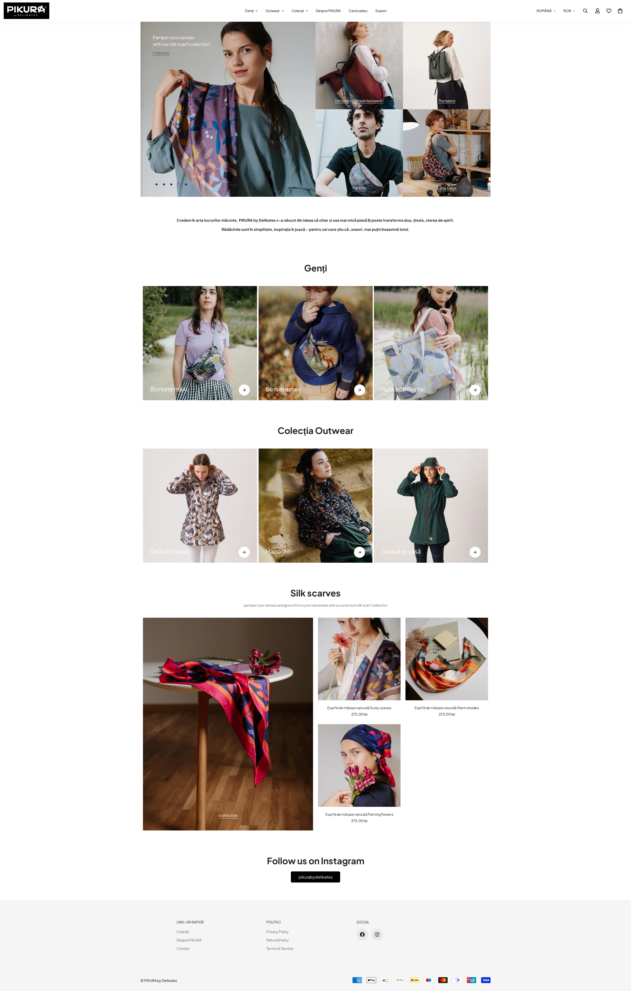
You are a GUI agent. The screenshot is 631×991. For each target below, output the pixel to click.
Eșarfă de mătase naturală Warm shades (447, 707)
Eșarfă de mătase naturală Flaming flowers (359, 814)
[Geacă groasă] (475, 552)
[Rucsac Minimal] (315, 343)
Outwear (272, 10)
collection (228, 815)
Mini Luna (394, 389)
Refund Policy (277, 940)
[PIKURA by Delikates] (26, 11)
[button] (620, 11)
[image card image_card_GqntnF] (228, 724)
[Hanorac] (316, 506)
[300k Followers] (362, 934)
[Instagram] (377, 934)
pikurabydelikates (315, 877)
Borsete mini (168, 389)
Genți (249, 10)
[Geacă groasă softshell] (431, 506)
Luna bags (446, 188)
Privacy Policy (277, 931)
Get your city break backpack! (359, 100)
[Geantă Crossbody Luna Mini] (431, 343)
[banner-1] (359, 65)
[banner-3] (359, 153)
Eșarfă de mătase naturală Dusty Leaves (359, 707)
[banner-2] (447, 65)
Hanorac (278, 551)
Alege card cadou (279, 178)
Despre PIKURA (328, 10)
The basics (446, 100)
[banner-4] (447, 153)
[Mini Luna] (475, 390)
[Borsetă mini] (200, 343)
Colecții (298, 10)
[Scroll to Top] (621, 964)
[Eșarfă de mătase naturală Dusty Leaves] (359, 659)
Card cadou (358, 10)
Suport (380, 10)
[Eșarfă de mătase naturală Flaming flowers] (359, 765)
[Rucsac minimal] (359, 390)
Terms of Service (279, 948)
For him (359, 188)
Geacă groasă (401, 551)
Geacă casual (169, 551)
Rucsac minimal (287, 389)
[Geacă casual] (200, 506)
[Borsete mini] (244, 390)
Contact (183, 948)
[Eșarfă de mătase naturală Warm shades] (446, 659)
